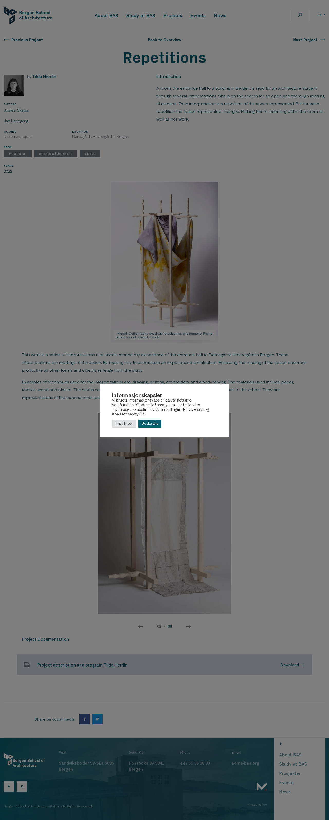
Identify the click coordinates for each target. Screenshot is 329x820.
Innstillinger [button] (124, 423)
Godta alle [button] (149, 423)
